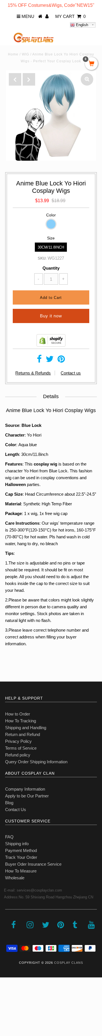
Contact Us (15, 809)
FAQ (9, 836)
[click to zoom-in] (87, 79)
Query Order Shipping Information (36, 761)
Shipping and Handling (25, 727)
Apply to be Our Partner (27, 795)
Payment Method (21, 850)
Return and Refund (22, 734)
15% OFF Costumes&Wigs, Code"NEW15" (51, 5)
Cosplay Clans (68, 962)
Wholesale (14, 877)
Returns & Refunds (33, 373)
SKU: (42, 258)
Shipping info (17, 843)
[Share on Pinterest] (61, 360)
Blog (9, 802)
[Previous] (15, 79)
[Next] (29, 79)
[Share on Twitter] (50, 360)
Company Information (25, 789)
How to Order (17, 714)
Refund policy (17, 754)
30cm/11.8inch (51, 247)
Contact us (71, 373)
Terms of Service (21, 748)
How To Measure (21, 870)
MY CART (70, 16)
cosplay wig (45, 464)
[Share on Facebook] (39, 360)
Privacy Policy (18, 741)
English (81, 25)
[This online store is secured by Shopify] (51, 345)
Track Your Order (21, 857)
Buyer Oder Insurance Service (33, 864)
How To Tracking (20, 720)
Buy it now (51, 315)
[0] (91, 64)
